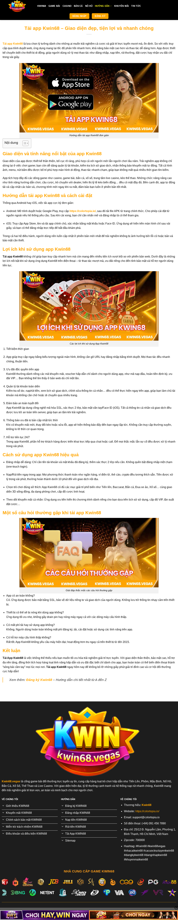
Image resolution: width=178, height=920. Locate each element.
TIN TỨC (136, 6)
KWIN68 (41, 6)
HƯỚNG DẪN (102, 6)
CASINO (67, 6)
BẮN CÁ (78, 6)
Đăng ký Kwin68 (39, 680)
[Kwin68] (17, 6)
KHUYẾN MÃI (121, 6)
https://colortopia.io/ (83, 211)
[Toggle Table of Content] (24, 143)
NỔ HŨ (88, 6)
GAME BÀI (54, 6)
